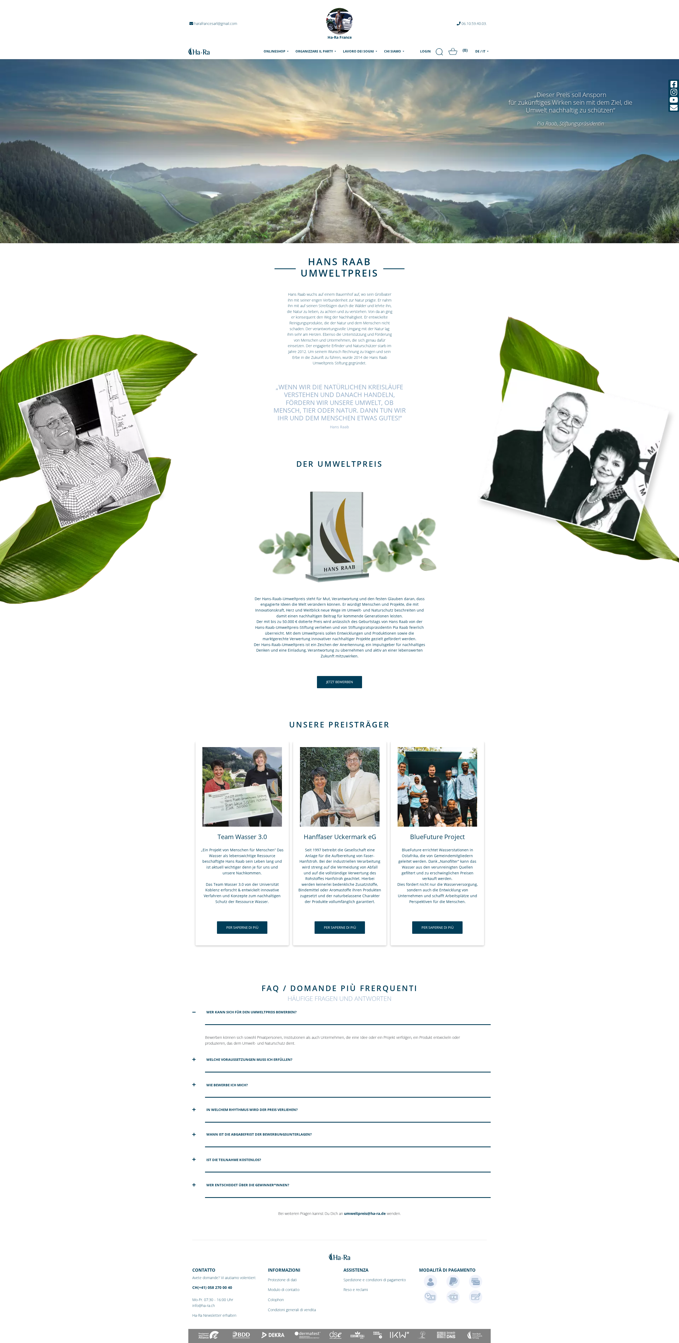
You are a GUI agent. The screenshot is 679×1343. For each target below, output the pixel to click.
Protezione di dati (282, 1279)
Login (425, 51)
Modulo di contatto (283, 1289)
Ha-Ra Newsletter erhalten (214, 1315)
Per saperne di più (242, 927)
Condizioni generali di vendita (292, 1309)
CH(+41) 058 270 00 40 (212, 1287)
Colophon (276, 1299)
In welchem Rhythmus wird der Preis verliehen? (252, 1109)
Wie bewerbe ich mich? (227, 1085)
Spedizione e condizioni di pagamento (374, 1279)
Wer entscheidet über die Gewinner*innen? (247, 1185)
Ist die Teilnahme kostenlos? (233, 1159)
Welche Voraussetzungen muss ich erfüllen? (249, 1059)
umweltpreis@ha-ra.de (365, 1213)
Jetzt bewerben (339, 681)
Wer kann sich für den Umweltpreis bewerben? (251, 1012)
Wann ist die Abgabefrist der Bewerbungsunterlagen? (259, 1134)
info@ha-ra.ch (203, 1305)
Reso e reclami (355, 1289)
